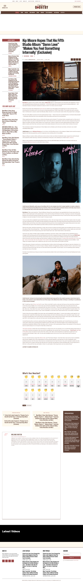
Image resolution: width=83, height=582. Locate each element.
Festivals (10, 90)
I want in (71, 557)
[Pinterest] (77, 59)
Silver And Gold (37, 304)
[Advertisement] (41, 22)
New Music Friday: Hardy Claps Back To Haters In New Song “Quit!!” (10, 121)
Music (10, 66)
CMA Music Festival (12, 76)
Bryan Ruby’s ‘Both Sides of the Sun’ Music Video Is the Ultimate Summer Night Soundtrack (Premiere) (13, 96)
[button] (66, 12)
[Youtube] (12, 561)
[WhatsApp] (80, 59)
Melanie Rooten (31, 59)
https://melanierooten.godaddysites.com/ (18, 436)
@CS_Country (70, 137)
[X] (74, 59)
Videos (10, 101)
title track (42, 108)
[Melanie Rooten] (24, 59)
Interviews (26, 56)
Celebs (10, 53)
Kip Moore (29, 405)
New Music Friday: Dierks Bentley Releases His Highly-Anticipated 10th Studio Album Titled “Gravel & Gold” (11, 161)
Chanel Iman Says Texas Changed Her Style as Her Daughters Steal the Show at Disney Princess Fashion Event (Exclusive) (14, 47)
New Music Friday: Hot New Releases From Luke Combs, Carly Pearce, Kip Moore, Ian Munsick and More (10, 152)
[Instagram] (11, 447)
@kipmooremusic (32, 142)
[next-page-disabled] (80, 536)
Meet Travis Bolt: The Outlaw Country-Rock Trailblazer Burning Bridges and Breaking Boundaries (13, 71)
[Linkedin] (13, 447)
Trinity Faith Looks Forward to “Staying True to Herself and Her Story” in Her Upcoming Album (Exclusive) (16, 422)
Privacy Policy (75, 560)
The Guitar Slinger (27, 328)
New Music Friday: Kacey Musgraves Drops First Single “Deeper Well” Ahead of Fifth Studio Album (9, 113)
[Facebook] (72, 59)
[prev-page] (3, 536)
